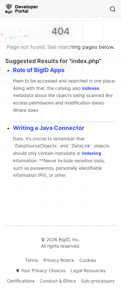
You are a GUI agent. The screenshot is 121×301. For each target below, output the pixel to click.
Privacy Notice (58, 260)
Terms (31, 260)
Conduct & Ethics (58, 281)
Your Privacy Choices (43, 270)
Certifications (21, 281)
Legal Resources (88, 270)
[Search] (112, 9)
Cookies (87, 260)
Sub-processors (98, 281)
